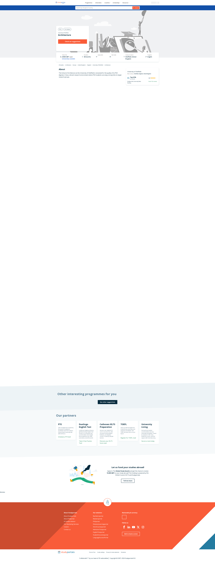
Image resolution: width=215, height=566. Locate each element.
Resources (125, 3)
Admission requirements (79, 106)
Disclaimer (123, 552)
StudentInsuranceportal (100, 535)
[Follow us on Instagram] (143, 527)
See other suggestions (107, 402)
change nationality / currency (102, 276)
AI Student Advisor (69, 521)
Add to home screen (131, 534)
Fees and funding (81, 110)
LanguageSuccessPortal (100, 538)
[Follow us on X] (138, 527)
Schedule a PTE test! (64, 437)
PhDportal (96, 521)
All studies (61, 65)
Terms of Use (92, 552)
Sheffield (136, 73)
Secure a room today (147, 441)
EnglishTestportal (98, 532)
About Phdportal (69, 519)
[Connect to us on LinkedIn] (129, 527)
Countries (107, 3)
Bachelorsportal (98, 516)
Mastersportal (97, 519)
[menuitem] (89, 2)
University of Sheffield (63, 33)
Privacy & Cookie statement (112, 552)
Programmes (88, 3)
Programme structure (80, 102)
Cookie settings (100, 552)
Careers (66, 527)
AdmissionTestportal (99, 529)
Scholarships (116, 3)
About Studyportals (70, 516)
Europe (74, 65)
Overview (84, 98)
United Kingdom (82, 65)
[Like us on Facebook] (124, 527)
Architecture (68, 65)
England (89, 65)
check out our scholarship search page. (125, 377)
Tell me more (127, 481)
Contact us (67, 529)
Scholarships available (68, 59)
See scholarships (100, 345)
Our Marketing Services (71, 524)
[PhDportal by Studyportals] (60, 2)
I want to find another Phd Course (121, 108)
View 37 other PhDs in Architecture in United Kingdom (109, 210)
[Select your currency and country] (124, 517)
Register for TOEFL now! (128, 438)
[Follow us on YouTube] (133, 527)
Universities (98, 3)
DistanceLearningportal (100, 524)
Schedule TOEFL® (141, 173)
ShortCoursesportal (99, 527)
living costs (99, 322)
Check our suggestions (72, 41)
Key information (81, 94)
